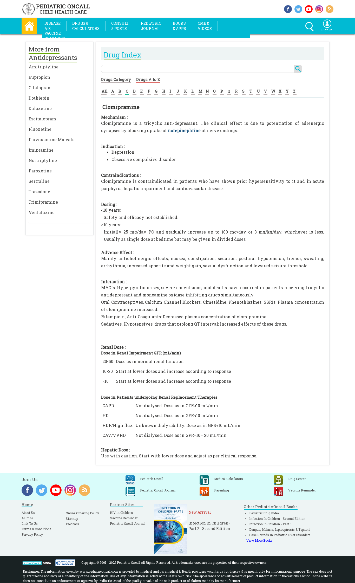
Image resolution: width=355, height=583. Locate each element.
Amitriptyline (43, 66)
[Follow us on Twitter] (298, 8)
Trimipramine (43, 202)
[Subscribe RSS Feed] (329, 8)
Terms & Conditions (36, 529)
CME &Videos (205, 26)
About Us (28, 512)
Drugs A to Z (148, 79)
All (105, 91)
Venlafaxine (42, 212)
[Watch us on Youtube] (309, 8)
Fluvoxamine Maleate (52, 139)
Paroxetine (40, 170)
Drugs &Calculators (86, 26)
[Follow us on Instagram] (319, 8)
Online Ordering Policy (82, 513)
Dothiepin (39, 98)
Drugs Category (116, 79)
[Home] (29, 25)
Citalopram (40, 87)
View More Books (259, 540)
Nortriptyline (43, 160)
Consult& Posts (120, 26)
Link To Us (30, 523)
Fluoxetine (40, 129)
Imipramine (41, 150)
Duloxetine (40, 108)
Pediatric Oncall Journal (127, 523)
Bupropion (39, 77)
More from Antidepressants (53, 53)
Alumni (27, 518)
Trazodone (39, 191)
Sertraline (39, 181)
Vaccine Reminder (123, 518)
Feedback (72, 524)
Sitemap (72, 518)
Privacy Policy (32, 534)
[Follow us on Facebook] (288, 8)
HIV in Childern (121, 512)
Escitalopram (42, 118)
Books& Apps (179, 26)
